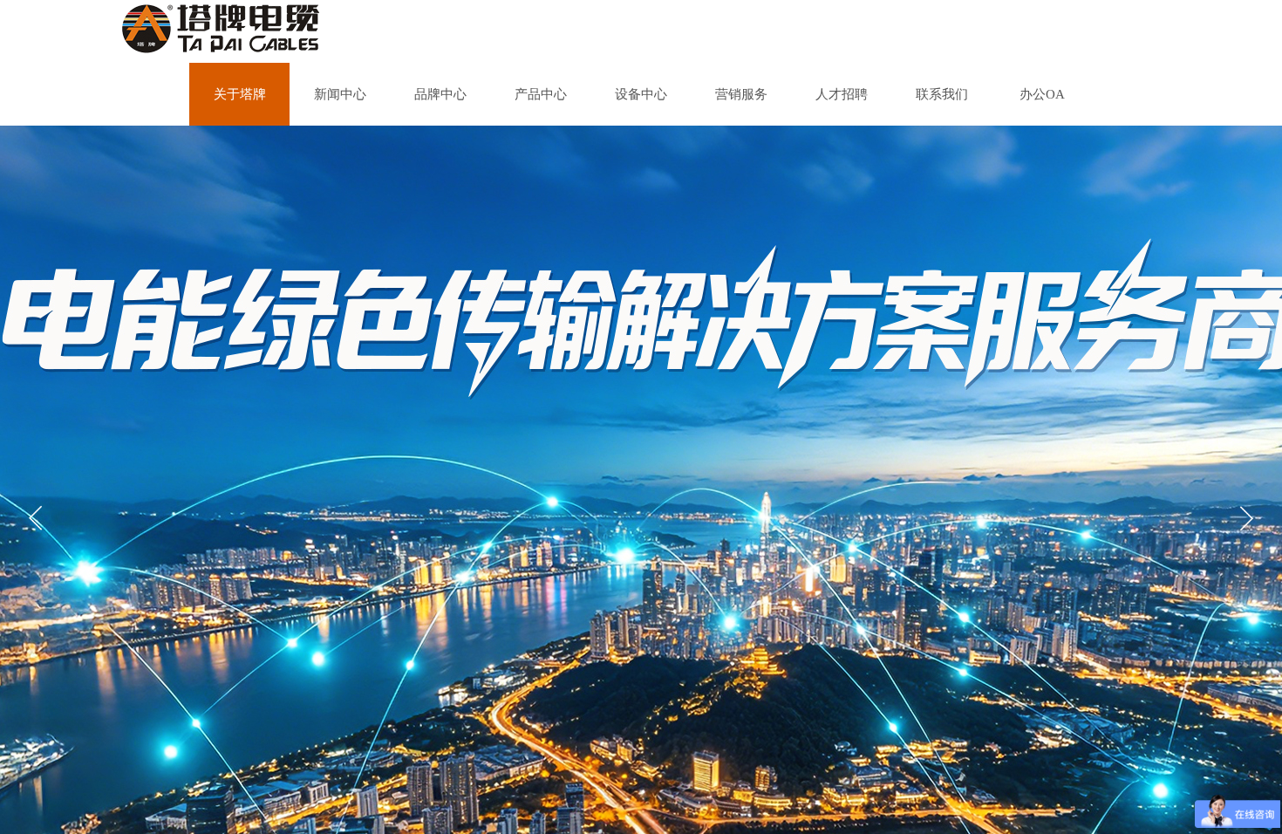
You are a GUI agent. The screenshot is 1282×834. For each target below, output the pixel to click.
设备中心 (641, 94)
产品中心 (541, 94)
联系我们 (942, 94)
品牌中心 (440, 94)
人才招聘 (841, 94)
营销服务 (741, 94)
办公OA (1042, 94)
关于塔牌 (240, 94)
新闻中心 (340, 94)
